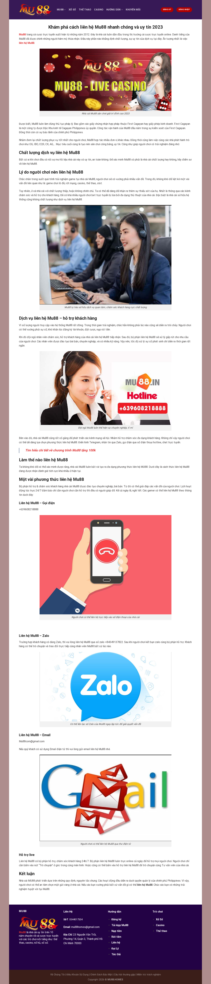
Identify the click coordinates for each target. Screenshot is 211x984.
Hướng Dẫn (113, 9)
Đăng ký (116, 919)
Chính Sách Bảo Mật (101, 974)
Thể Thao (85, 9)
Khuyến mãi (133, 9)
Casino (98, 9)
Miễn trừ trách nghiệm (148, 974)
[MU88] (35, 10)
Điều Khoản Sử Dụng (77, 974)
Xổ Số (72, 9)
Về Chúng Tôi (57, 974)
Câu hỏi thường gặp (124, 974)
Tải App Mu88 (119, 925)
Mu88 (60, 9)
